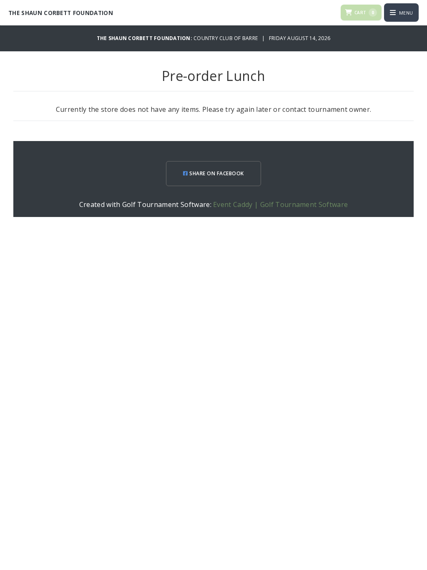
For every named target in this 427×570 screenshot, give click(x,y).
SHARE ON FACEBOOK (216, 173)
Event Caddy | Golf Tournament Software (280, 204)
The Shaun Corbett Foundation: (145, 38)
